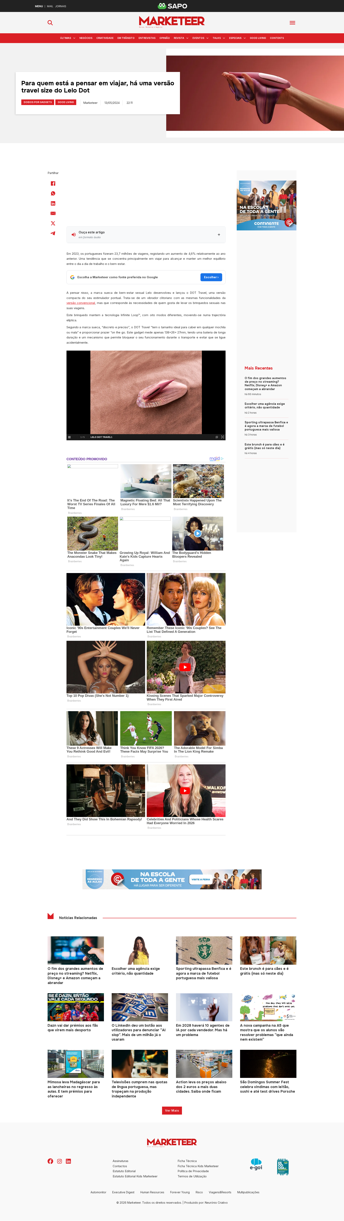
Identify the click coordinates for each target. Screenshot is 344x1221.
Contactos (120, 1166)
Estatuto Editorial (124, 1171)
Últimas (65, 37)
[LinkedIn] (53, 203)
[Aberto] (292, 22)
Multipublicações (248, 1192)
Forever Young (180, 1192)
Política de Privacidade (193, 1171)
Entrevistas (147, 37)
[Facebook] (53, 184)
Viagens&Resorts (220, 1192)
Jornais (60, 6)
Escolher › (211, 277)
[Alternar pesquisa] (50, 22)
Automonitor (98, 1192)
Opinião (164, 37)
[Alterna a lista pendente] (74, 38)
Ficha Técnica (187, 1161)
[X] (53, 223)
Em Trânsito (126, 37)
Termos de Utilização (192, 1176)
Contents (277, 37)
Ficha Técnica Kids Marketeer (198, 1166)
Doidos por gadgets (38, 102)
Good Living (258, 37)
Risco (199, 1192)
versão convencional (80, 303)
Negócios (85, 37)
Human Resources (152, 1192)
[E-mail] (53, 213)
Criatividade (104, 37)
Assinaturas (120, 1161)
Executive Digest (123, 1192)
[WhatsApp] (53, 194)
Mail (50, 6)
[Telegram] (53, 233)
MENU (39, 6)
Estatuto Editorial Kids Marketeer (135, 1176)
